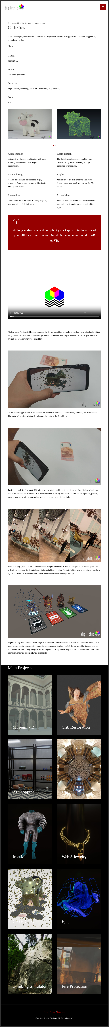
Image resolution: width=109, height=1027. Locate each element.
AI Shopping (24, 792)
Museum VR (23, 727)
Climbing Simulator (30, 986)
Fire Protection (74, 986)
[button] (103, 7)
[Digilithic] (14, 7)
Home (46, 1012)
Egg (65, 921)
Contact (53, 1012)
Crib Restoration (76, 727)
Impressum (61, 1012)
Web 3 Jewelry (74, 856)
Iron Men (21, 856)
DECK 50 (70, 792)
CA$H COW (24, 921)
